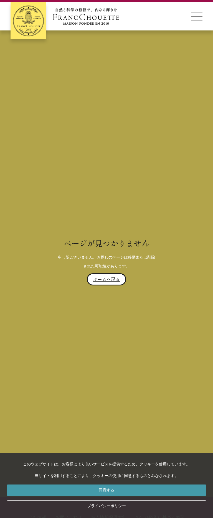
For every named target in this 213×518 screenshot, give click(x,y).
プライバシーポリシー (106, 506)
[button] (196, 16)
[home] (65, 16)
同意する (106, 490)
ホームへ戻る (106, 279)
